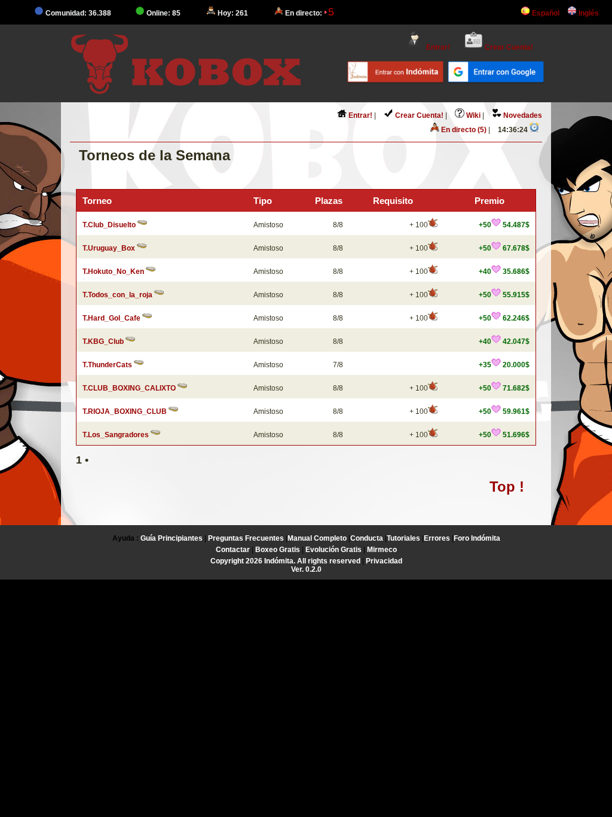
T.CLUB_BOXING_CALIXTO (129, 388)
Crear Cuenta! (508, 47)
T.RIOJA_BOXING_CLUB (124, 411)
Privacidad (384, 561)
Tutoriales (403, 538)
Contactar (233, 549)
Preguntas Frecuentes (246, 538)
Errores (437, 538)
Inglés (588, 13)
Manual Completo (317, 538)
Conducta (366, 538)
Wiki (472, 115)
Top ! (506, 486)
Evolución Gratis (333, 549)
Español (544, 13)
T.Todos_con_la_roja (117, 295)
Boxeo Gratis (277, 549)
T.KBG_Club (103, 341)
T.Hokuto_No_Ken (113, 271)
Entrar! (437, 47)
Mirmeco (382, 549)
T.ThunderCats (107, 365)
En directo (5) (462, 130)
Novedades (521, 115)
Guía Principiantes (171, 538)
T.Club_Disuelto (109, 225)
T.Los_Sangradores (115, 435)
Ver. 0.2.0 (306, 569)
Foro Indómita (477, 538)
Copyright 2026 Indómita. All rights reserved (285, 561)
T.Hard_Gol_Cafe (111, 318)
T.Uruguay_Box (108, 248)
